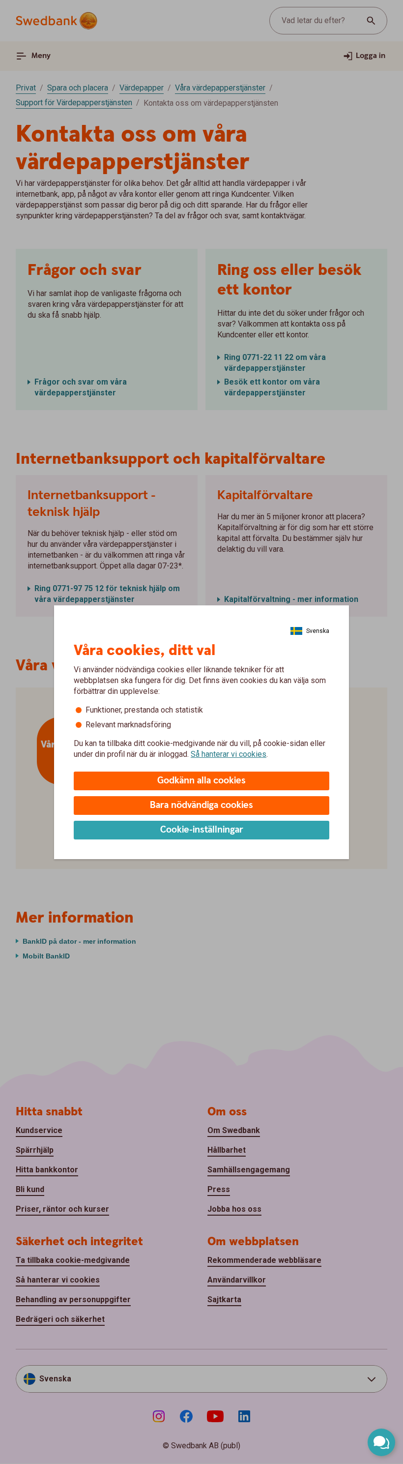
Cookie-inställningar (201, 830)
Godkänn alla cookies (201, 781)
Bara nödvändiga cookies (201, 805)
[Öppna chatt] (381, 1442)
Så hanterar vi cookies (228, 754)
